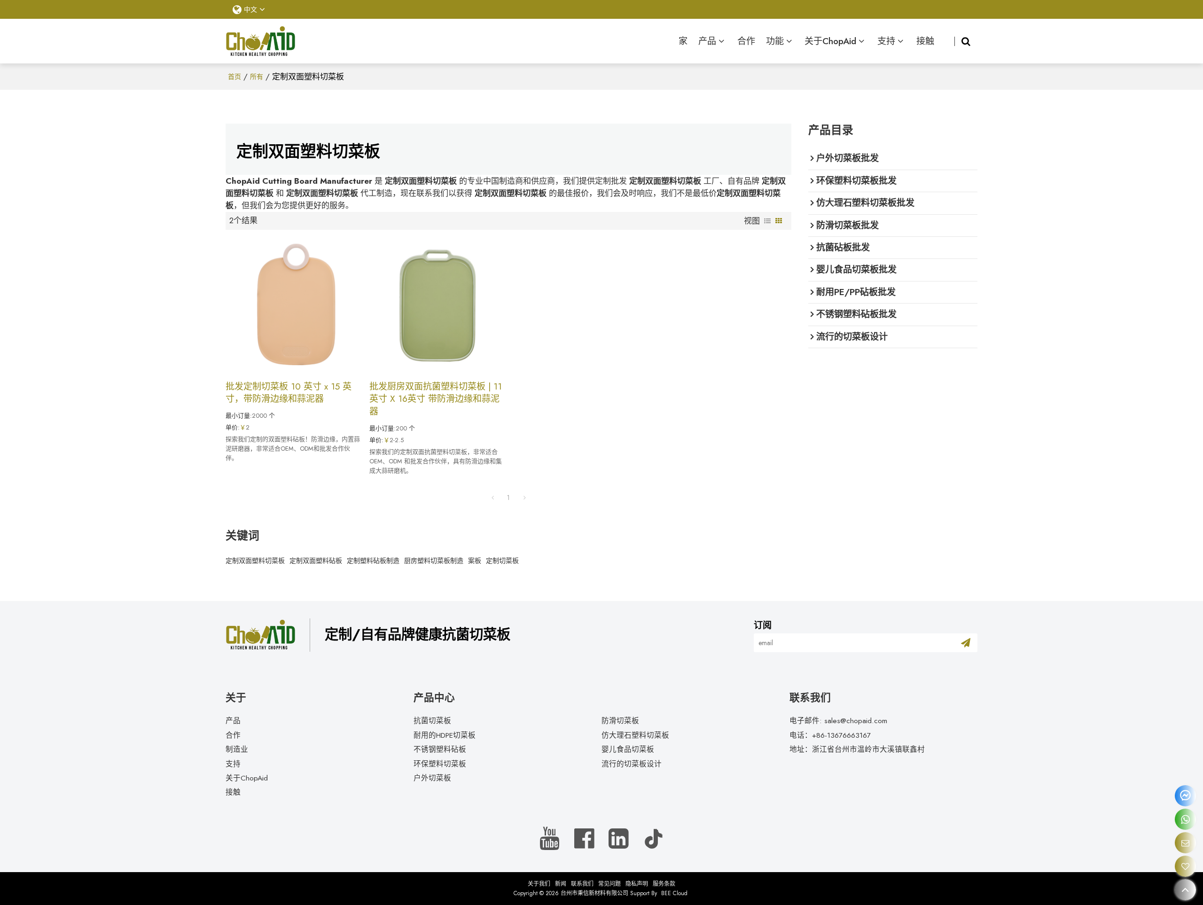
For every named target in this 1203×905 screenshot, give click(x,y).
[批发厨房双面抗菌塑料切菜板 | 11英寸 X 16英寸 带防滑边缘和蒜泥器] (436, 305)
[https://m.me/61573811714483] (1185, 795)
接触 (925, 41)
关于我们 (539, 884)
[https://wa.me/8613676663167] (1185, 819)
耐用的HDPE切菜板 (445, 735)
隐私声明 (636, 884)
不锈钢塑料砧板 (440, 749)
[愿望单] (1185, 866)
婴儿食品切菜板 (628, 749)
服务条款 (664, 884)
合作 (746, 41)
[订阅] (965, 642)
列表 (767, 221)
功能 (775, 41)
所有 (256, 76)
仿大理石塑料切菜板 (635, 735)
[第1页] (492, 498)
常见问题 (609, 884)
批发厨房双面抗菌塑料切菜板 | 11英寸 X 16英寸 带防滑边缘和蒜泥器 (435, 399)
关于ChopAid (830, 41)
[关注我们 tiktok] (653, 838)
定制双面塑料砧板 (315, 560)
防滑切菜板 (620, 720)
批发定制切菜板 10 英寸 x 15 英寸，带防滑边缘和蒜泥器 (289, 393)
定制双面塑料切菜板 (255, 560)
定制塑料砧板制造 (373, 560)
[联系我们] (1185, 842)
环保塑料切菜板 (440, 763)
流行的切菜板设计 (632, 763)
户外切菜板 (432, 777)
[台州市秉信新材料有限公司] (261, 41)
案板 (474, 560)
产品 (707, 41)
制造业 (237, 749)
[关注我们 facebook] (584, 838)
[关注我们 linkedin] (619, 838)
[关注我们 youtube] (550, 838)
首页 (234, 76)
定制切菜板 (502, 560)
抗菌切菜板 (432, 720)
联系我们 (582, 884)
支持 (886, 41)
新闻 (560, 884)
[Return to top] (1185, 889)
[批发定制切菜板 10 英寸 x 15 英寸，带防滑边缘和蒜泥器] (293, 305)
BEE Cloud (674, 893)
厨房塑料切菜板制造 (433, 560)
